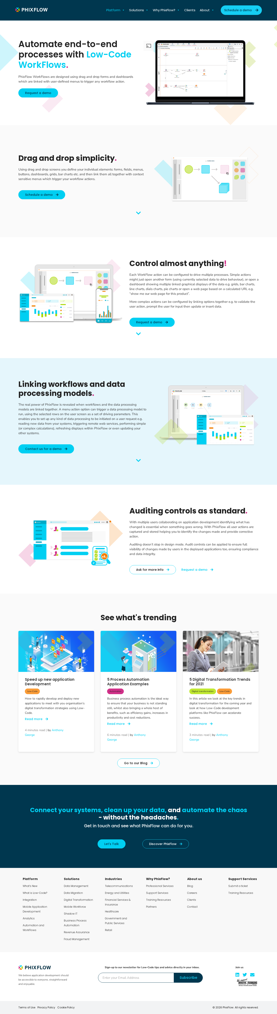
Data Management (76, 886)
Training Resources (158, 900)
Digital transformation (203, 691)
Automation (115, 691)
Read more (34, 719)
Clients (189, 10)
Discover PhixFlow (163, 844)
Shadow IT (70, 913)
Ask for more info (150, 570)
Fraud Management (76, 939)
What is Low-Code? (35, 893)
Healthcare (112, 911)
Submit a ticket (238, 886)
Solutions (136, 10)
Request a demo (38, 93)
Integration (30, 900)
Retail (108, 930)
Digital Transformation (78, 900)
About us (194, 879)
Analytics (29, 918)
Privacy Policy (46, 1007)
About (205, 10)
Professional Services (160, 886)
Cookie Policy (66, 1007)
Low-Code (32, 691)
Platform (113, 10)
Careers (192, 893)
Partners (151, 907)
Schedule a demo (238, 10)
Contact (192, 907)
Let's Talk (111, 844)
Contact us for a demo (44, 449)
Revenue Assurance (77, 932)
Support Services (157, 893)
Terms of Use (26, 1007)
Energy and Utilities (117, 893)
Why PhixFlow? (164, 10)
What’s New (30, 886)
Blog (190, 886)
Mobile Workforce (75, 907)
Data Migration (73, 893)
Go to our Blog (136, 763)
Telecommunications (119, 886)
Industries (113, 879)
